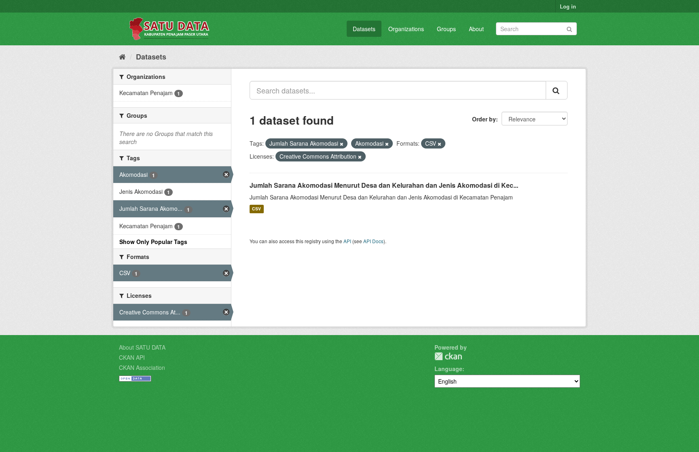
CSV (256, 209)
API (347, 241)
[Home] (122, 56)
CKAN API (132, 357)
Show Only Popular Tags (153, 242)
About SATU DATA (142, 347)
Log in (568, 6)
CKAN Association (142, 367)
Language (448, 369)
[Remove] (341, 143)
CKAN (448, 356)
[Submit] (569, 28)
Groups (446, 29)
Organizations (406, 29)
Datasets (364, 29)
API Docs (373, 241)
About (476, 29)
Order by (484, 119)
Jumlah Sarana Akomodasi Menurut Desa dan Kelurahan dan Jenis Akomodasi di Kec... (384, 185)
